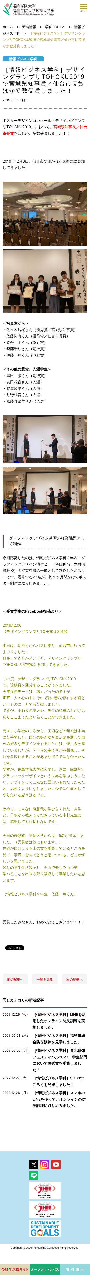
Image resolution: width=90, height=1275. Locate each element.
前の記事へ (15, 979)
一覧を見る (45, 979)
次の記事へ (74, 979)
